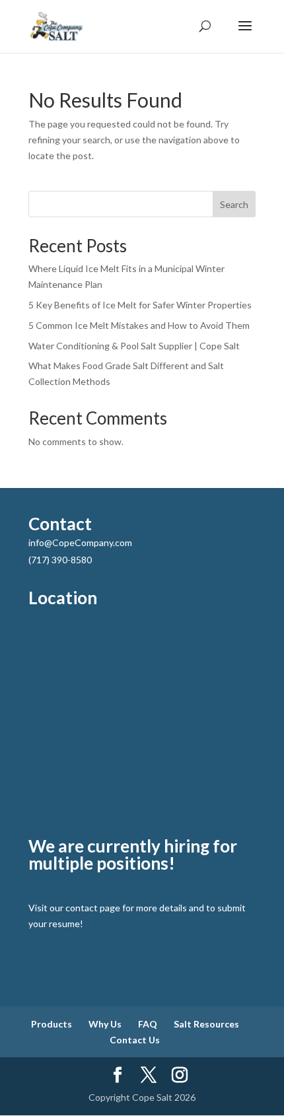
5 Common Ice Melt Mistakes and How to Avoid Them (140, 325)
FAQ (147, 1023)
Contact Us (135, 1039)
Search (234, 204)
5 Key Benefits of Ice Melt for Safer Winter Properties (141, 304)
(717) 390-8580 (60, 559)
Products (51, 1023)
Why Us (105, 1023)
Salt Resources (206, 1023)
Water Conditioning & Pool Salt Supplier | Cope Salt (134, 345)
